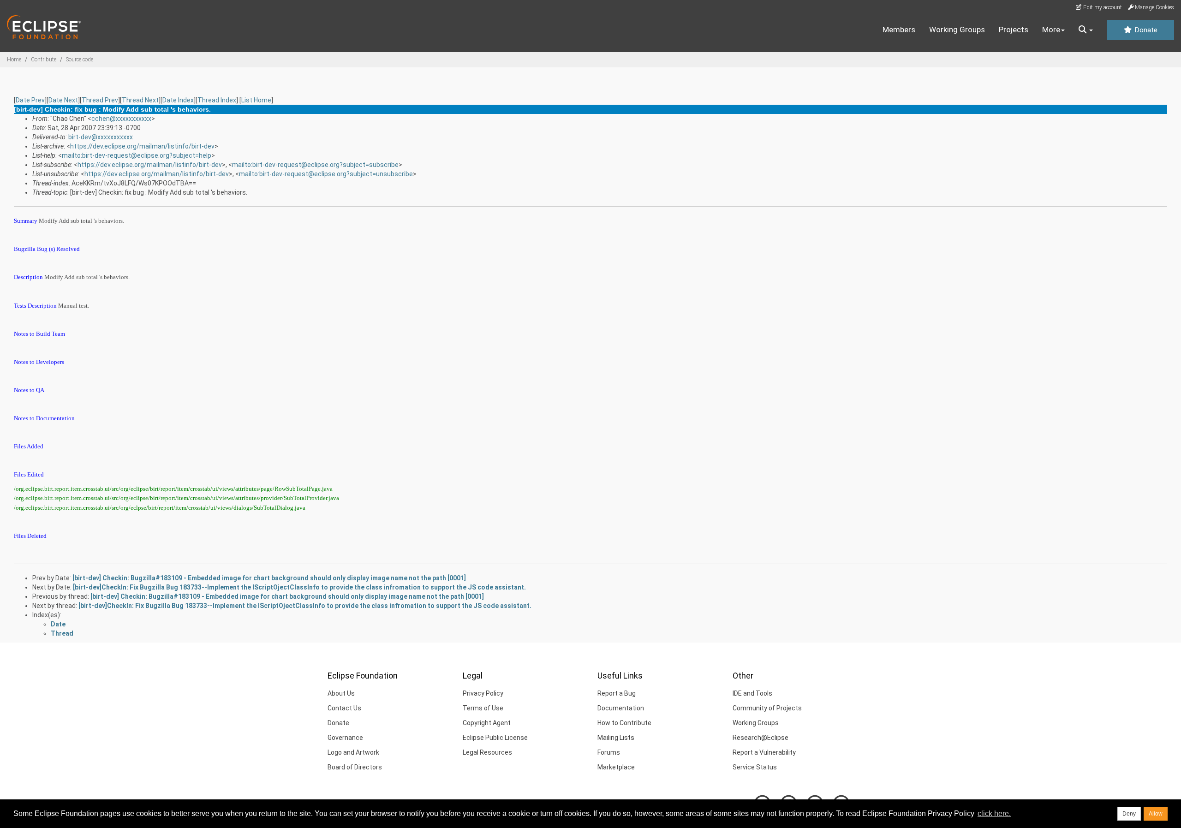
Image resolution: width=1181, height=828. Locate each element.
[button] (1086, 30)
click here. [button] (994, 813)
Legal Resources (487, 752)
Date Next (63, 100)
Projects (1013, 29)
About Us (341, 693)
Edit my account (1102, 7)
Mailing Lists (615, 737)
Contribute (43, 59)
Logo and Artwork (353, 752)
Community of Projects (767, 708)
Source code (79, 59)
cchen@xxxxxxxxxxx (121, 118)
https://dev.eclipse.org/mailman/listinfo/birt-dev (142, 146)
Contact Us (344, 708)
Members (899, 29)
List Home (256, 100)
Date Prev (30, 100)
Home (14, 59)
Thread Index (216, 100)
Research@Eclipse (760, 737)
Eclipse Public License (495, 737)
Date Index (178, 100)
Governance (345, 737)
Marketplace (616, 767)
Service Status (755, 767)
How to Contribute (624, 723)
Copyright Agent (487, 723)
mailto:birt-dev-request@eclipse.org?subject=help (136, 155)
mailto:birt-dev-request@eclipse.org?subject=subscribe (315, 164)
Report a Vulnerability (764, 752)
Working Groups (957, 29)
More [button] (1051, 29)
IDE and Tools (752, 693)
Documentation (620, 708)
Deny (1129, 813)
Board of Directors (355, 767)
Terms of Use (483, 708)
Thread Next (140, 100)
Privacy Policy (483, 693)
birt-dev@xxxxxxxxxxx (100, 137)
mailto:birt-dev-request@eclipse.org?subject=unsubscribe (326, 174)
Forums (608, 752)
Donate (1145, 30)
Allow (1156, 813)
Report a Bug (616, 693)
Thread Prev (100, 100)
